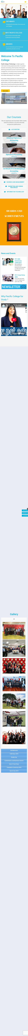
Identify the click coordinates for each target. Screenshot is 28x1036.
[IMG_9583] (14, 701)
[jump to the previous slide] (3, 11)
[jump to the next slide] (24, 11)
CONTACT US (25, 513)
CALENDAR (25, 515)
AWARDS (9, 44)
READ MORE (5, 91)
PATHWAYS (10, 21)
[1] (14, 648)
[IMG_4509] (14, 630)
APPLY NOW (25, 510)
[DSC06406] (14, 718)
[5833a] (14, 736)
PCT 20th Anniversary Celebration (18, 260)
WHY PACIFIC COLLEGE (13, 33)
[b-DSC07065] (14, 683)
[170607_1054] (14, 666)
